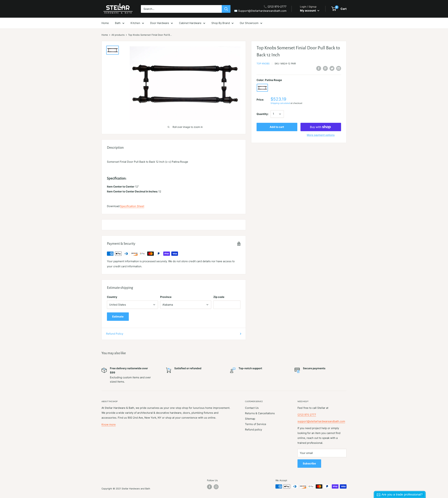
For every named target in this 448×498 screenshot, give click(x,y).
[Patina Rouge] (262, 88)
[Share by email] (338, 68)
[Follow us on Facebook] (209, 486)
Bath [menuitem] (118, 23)
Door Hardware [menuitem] (159, 23)
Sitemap (250, 418)
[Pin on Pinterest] (325, 68)
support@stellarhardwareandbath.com (321, 421)
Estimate (118, 316)
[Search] (226, 9)
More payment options (321, 135)
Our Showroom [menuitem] (249, 23)
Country (112, 297)
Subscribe (309, 463)
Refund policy (253, 429)
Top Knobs (263, 63)
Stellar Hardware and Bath (136, 488)
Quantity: (262, 114)
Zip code (218, 297)
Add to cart (277, 127)
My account (308, 10)
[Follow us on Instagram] (216, 486)
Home (105, 34)
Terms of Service (255, 424)
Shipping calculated (280, 103)
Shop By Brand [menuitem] (220, 23)
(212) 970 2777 (307, 414)
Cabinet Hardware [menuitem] (190, 23)
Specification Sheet (132, 206)
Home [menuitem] (105, 23)
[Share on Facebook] (318, 68)
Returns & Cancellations (260, 413)
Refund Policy (114, 333)
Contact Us (252, 407)
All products (118, 34)
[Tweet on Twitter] (332, 68)
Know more (109, 424)
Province (166, 297)
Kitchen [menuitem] (135, 23)
